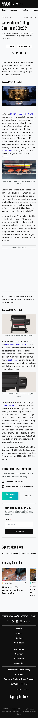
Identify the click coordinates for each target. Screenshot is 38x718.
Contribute (19, 643)
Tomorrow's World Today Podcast (19, 679)
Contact (19, 638)
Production (19, 663)
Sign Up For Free (10, 495)
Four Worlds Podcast (19, 684)
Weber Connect (8, 405)
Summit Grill (7, 150)
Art (11, 583)
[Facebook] (12, 621)
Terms (32, 709)
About (19, 633)
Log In (28, 496)
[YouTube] (25, 621)
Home (4, 10)
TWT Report (19, 674)
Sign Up (27, 689)
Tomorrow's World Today (19, 670)
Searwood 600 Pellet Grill (16, 344)
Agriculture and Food (10, 553)
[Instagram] (17, 621)
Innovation (19, 658)
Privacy (4, 711)
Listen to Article (24, 46)
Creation (24, 10)
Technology (6, 17)
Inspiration (14, 10)
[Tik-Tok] (29, 621)
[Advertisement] (19, 270)
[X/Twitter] (8, 621)
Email (7, 520)
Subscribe (19, 532)
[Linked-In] (21, 621)
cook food (12, 360)
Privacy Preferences (14, 711)
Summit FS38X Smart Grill (21, 114)
